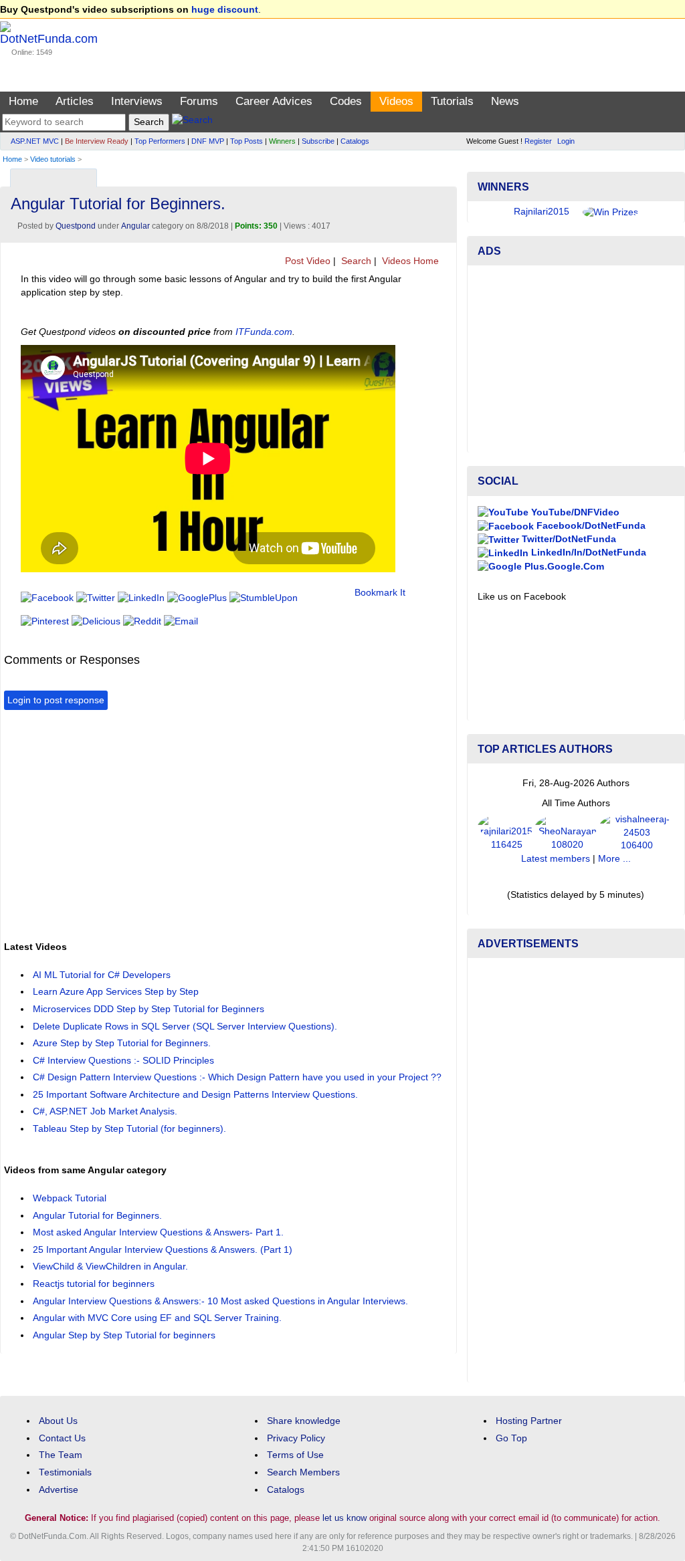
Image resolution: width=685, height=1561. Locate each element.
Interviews (137, 101)
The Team (60, 1455)
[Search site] (192, 122)
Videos (396, 101)
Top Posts (246, 141)
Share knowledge (303, 1421)
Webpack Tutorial (69, 1198)
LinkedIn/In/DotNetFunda (587, 553)
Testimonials (65, 1472)
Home (23, 101)
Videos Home (409, 261)
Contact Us (62, 1438)
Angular (135, 226)
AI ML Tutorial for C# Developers (102, 975)
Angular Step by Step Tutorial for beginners (124, 1335)
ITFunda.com (263, 332)
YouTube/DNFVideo (573, 512)
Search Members (303, 1472)
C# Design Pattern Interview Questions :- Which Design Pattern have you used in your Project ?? (237, 1077)
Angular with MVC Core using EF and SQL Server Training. (157, 1318)
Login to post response (55, 700)
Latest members (555, 859)
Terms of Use (295, 1455)
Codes (346, 101)
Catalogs (354, 141)
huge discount (224, 10)
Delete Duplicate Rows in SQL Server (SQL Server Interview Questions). (185, 1027)
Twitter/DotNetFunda (567, 539)
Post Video (306, 261)
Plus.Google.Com (563, 567)
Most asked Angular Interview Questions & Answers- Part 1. (158, 1232)
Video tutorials (53, 159)
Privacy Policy (296, 1438)
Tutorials (452, 101)
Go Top (511, 1438)
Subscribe (318, 141)
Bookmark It (380, 593)
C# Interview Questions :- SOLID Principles (123, 1061)
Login (566, 141)
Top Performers (159, 141)
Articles (75, 101)
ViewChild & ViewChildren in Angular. (110, 1267)
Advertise (58, 1490)
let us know (344, 1518)
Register (538, 141)
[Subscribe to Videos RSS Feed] (444, 175)
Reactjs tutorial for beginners (94, 1284)
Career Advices (273, 101)
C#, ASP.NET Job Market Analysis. (105, 1111)
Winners (282, 141)
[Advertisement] (247, 823)
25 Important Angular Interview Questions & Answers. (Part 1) (162, 1250)
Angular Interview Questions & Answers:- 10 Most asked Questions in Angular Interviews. (220, 1301)
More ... (614, 859)
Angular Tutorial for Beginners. (97, 1216)
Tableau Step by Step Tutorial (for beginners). (129, 1129)
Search (354, 261)
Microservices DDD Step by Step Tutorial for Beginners (148, 1009)
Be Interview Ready (96, 141)
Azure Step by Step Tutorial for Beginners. (122, 1043)
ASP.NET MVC (35, 141)
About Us (58, 1421)
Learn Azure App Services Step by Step (116, 992)
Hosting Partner (529, 1421)
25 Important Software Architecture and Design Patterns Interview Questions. (195, 1095)
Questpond (76, 226)
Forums (199, 101)
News (505, 101)
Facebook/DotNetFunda (590, 526)
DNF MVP (207, 141)
